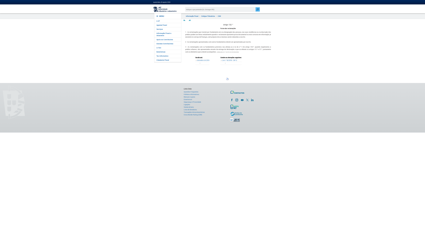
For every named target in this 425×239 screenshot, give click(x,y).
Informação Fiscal (192, 16)
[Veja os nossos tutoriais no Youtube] (242, 100)
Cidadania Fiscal (162, 60)
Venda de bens (189, 107)
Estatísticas (160, 52)
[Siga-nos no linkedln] (252, 100)
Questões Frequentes (191, 92)
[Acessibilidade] (251, 120)
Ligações (187, 104)
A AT (158, 21)
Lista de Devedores (190, 110)
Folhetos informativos (191, 94)
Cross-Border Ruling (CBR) (193, 115)
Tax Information (162, 56)
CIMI (219, 16)
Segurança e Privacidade (192, 102)
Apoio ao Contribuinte (164, 40)
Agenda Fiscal (161, 25)
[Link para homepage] (166, 9)
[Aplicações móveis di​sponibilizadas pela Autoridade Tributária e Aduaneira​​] (251, 106)
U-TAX (158, 48)
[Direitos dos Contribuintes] (251, 114)
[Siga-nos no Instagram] (237, 100)
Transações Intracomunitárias (194, 112)
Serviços (159, 29)
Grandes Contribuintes (164, 44)
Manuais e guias (189, 97)
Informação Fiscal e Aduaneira (163, 34)
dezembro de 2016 (203, 60)
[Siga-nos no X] (247, 100)
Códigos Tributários (208, 16)
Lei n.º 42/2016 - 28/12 (229, 60)
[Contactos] (244, 93)
